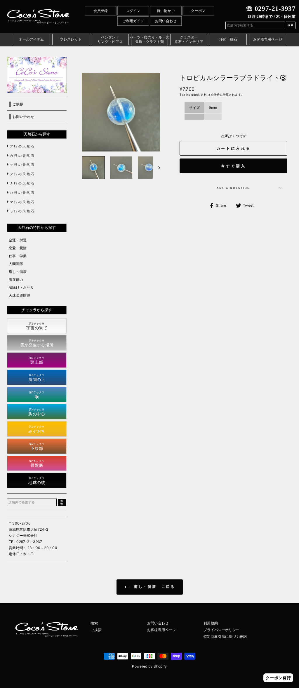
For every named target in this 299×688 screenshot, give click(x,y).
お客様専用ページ (161, 630)
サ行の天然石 (22, 165)
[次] (156, 167)
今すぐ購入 (233, 165)
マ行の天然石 (22, 202)
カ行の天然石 (22, 156)
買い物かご (166, 10)
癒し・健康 (18, 271)
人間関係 (16, 264)
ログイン (133, 10)
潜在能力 (16, 279)
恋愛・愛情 (18, 248)
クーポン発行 (278, 677)
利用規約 (211, 623)
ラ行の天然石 (22, 211)
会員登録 (100, 10)
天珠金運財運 (19, 295)
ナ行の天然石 (22, 183)
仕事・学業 (18, 256)
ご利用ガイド (133, 21)
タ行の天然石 (22, 174)
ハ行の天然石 (22, 193)
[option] (121, 112)
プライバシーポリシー (222, 630)
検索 (94, 623)
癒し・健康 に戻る (153, 587)
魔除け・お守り (21, 287)
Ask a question (233, 187)
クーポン (198, 10)
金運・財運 (18, 240)
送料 (204, 94)
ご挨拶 (96, 630)
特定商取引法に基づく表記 (225, 636)
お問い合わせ (166, 21)
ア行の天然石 (22, 146)
